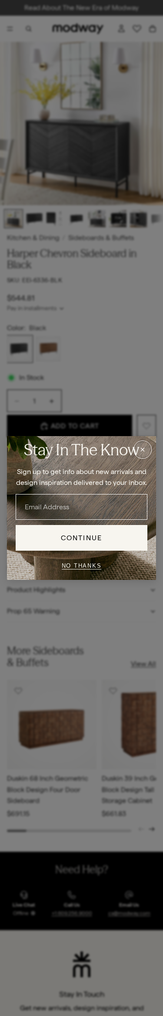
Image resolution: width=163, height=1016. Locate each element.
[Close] (142, 449)
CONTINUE (81, 538)
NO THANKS (82, 565)
